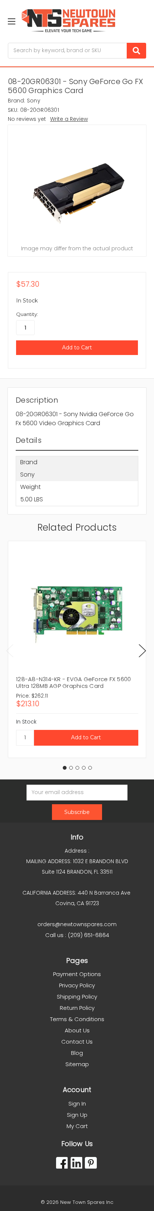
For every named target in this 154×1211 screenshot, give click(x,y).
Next (142, 650)
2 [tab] (71, 768)
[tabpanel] (77, 649)
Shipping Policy (77, 996)
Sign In (77, 1103)
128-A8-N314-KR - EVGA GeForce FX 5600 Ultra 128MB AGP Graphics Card (73, 682)
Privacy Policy (77, 985)
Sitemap (77, 1064)
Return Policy (77, 1008)
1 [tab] (65, 768)
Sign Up (77, 1115)
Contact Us (77, 1042)
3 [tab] (77, 768)
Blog (77, 1053)
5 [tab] (90, 768)
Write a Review (69, 119)
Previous (9, 650)
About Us (77, 1030)
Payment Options (77, 974)
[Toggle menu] (11, 21)
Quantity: (27, 314)
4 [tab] (84, 768)
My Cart (77, 1126)
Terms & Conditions (77, 1019)
